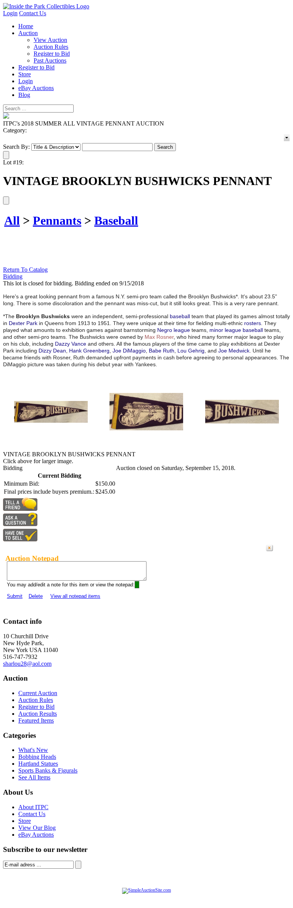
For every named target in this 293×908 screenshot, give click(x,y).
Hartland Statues (38, 763)
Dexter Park (23, 323)
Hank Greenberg (89, 351)
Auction (28, 33)
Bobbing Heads (37, 756)
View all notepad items (75, 596)
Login (10, 13)
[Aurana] (46, 6)
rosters (252, 323)
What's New (33, 750)
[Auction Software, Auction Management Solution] (146, 890)
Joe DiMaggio (129, 351)
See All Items (34, 777)
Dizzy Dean (52, 351)
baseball (180, 316)
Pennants (57, 220)
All (12, 220)
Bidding (13, 276)
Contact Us (32, 13)
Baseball (116, 220)
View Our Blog (37, 827)
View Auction (50, 40)
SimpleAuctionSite (162, 898)
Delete (36, 596)
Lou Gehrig (190, 351)
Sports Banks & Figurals (47, 770)
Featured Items (36, 720)
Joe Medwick (234, 351)
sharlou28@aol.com (27, 663)
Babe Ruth (161, 351)
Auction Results (37, 713)
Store (24, 74)
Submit (15, 596)
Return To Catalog (25, 269)
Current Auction (37, 693)
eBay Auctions (36, 88)
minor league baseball (236, 330)
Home (25, 26)
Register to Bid (52, 53)
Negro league (173, 330)
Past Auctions (50, 60)
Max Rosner (159, 337)
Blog (24, 95)
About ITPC (33, 807)
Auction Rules (51, 46)
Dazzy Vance (70, 344)
